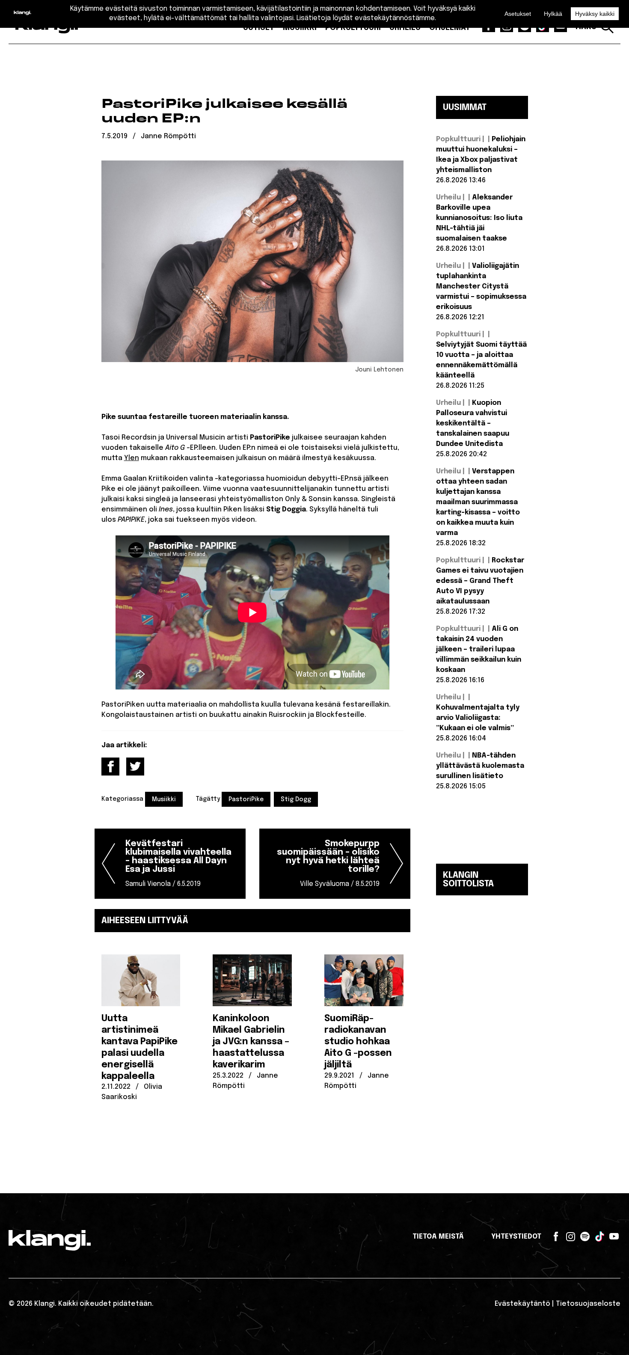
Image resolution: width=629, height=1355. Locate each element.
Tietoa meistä (438, 1236)
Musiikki (164, 799)
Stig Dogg (296, 799)
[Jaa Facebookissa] (110, 767)
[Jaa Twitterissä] (135, 767)
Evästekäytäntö (522, 1303)
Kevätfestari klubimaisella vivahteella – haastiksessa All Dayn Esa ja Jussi (178, 863)
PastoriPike (246, 799)
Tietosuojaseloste (588, 1303)
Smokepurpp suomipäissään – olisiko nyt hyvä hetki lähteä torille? (328, 863)
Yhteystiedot (516, 1236)
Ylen (131, 458)
